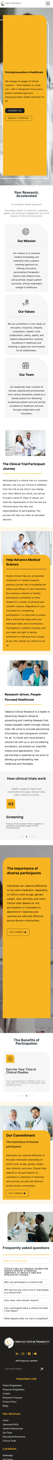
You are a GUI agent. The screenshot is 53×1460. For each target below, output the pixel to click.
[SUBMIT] (41, 1369)
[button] (48, 3)
